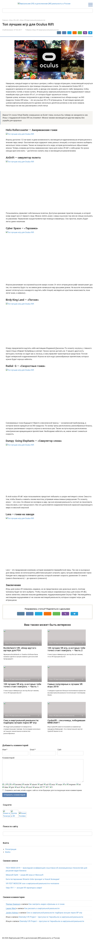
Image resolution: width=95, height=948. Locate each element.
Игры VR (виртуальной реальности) (45, 30)
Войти (7, 852)
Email (33, 750)
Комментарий (8, 758)
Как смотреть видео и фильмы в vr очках (46, 904)
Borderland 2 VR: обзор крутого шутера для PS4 (19, 649)
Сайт (59, 750)
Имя (4, 750)
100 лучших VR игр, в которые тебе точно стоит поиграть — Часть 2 (66, 649)
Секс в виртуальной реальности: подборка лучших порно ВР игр (21, 721)
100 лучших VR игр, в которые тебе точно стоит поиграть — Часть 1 (22, 685)
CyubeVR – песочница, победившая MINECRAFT (66, 721)
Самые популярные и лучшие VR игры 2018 (65, 685)
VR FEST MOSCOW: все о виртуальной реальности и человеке (32, 883)
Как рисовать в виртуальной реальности (41, 908)
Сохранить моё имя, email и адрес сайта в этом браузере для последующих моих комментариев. (43, 790)
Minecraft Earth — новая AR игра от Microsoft (24, 875)
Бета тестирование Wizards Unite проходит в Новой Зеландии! (32, 879)
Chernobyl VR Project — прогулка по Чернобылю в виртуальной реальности (51, 917)
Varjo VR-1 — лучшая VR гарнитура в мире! (24, 888)
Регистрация (10, 849)
